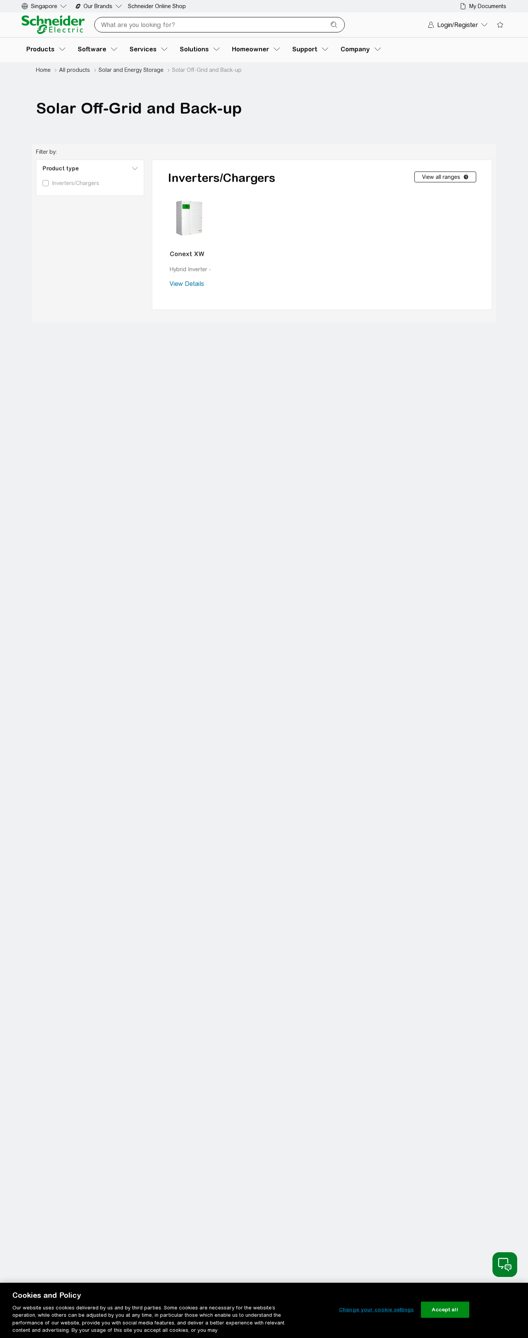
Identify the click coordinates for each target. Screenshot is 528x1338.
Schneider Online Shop (157, 6)
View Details (187, 283)
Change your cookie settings (376, 1309)
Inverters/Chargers (221, 177)
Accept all (445, 1309)
